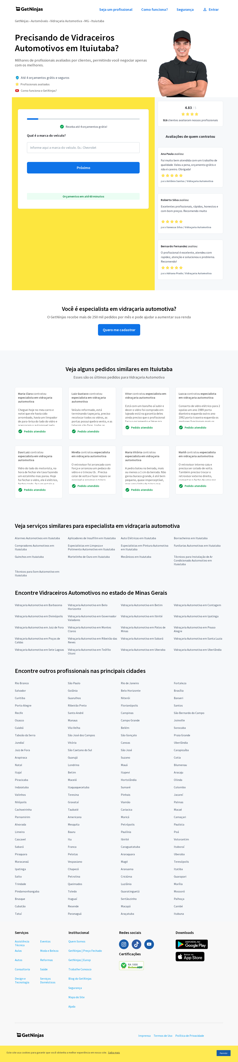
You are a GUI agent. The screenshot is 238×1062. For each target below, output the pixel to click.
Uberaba (179, 854)
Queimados (75, 884)
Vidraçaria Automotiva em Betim (142, 605)
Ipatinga (20, 869)
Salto (18, 876)
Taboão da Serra (25, 735)
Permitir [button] (223, 1053)
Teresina (73, 794)
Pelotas (73, 854)
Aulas (18, 950)
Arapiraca (21, 757)
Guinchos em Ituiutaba (29, 557)
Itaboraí (179, 847)
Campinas (127, 713)
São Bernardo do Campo (189, 713)
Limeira (20, 832)
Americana (74, 817)
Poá (176, 832)
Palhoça (179, 899)
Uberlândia (181, 742)
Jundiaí (19, 742)
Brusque (20, 899)
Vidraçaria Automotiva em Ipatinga (196, 616)
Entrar (214, 9)
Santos (178, 705)
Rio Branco (22, 683)
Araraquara (128, 854)
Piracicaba (21, 780)
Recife (19, 713)
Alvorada (20, 824)
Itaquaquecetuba (78, 787)
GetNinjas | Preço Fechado (85, 950)
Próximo (83, 167)
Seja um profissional (115, 9)
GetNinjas (22, 21)
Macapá (126, 906)
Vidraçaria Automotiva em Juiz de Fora (39, 627)
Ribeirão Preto (77, 705)
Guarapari (180, 876)
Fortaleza (180, 683)
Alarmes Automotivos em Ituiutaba (37, 538)
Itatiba (178, 869)
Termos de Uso (163, 1035)
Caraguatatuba (130, 847)
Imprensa (144, 1035)
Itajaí (18, 772)
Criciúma (126, 876)
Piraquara (21, 854)
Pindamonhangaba (27, 891)
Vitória (72, 742)
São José (126, 750)
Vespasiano (75, 861)
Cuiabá (19, 728)
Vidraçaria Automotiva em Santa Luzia (198, 638)
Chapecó (73, 869)
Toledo (72, 891)
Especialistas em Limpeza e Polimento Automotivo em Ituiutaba (91, 547)
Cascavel (20, 839)
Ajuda (71, 1006)
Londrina (73, 765)
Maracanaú (22, 861)
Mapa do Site (76, 997)
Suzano (125, 757)
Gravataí (73, 802)
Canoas (125, 742)
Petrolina (74, 876)
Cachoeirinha (23, 809)
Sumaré (126, 787)
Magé (124, 861)
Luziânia (126, 884)
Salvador (20, 690)
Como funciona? (154, 9)
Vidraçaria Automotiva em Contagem (197, 605)
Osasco (19, 720)
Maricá (125, 817)
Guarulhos (74, 698)
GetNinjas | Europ (79, 960)
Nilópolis (21, 802)
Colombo (180, 787)
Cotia (177, 757)
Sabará (19, 847)
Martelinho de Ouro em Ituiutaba (89, 557)
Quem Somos (76, 941)
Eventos (45, 941)
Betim (72, 772)
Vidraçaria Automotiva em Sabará (142, 638)
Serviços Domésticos (47, 980)
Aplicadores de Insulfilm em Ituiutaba (92, 538)
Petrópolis (128, 824)
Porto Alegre (23, 705)
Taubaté (73, 809)
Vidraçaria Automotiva (66, 21)
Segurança (185, 9)
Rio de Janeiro (130, 683)
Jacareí (178, 794)
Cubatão (20, 906)
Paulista (179, 824)
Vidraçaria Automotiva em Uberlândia (197, 649)
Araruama (127, 869)
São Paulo (74, 683)
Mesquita (73, 824)
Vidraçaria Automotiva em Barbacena (38, 605)
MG (86, 21)
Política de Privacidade (189, 1035)
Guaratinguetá (130, 891)
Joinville (179, 720)
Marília (178, 884)
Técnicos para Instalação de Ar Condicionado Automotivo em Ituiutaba (193, 560)
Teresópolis (181, 861)
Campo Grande (130, 720)
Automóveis (39, 21)
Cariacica (126, 809)
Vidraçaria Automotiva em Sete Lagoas (39, 649)
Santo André (75, 713)
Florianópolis (129, 705)
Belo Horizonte (131, 690)
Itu (70, 839)
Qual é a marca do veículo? (46, 135)
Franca (72, 847)
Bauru (71, 832)
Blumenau (180, 765)
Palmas (178, 802)
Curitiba (20, 698)
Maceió (72, 780)
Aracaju (178, 772)
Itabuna (179, 913)
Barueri (178, 698)
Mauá (124, 765)
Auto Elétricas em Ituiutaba (138, 538)
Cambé (178, 906)
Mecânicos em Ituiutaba (136, 557)
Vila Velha (74, 728)
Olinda (178, 780)
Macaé (178, 809)
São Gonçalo (129, 735)
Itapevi (125, 772)
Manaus (73, 720)
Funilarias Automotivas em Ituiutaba (197, 545)
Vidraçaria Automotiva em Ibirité (142, 616)
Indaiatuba (22, 787)
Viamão (125, 802)
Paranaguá (74, 913)
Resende (73, 906)
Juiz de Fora (22, 750)
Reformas (46, 960)
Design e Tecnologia (22, 980)
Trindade (20, 884)
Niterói (125, 698)
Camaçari (180, 817)
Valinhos (20, 794)
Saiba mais (114, 1052)
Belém (125, 728)
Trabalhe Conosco (79, 969)
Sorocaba (180, 728)
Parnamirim (22, 817)
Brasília (179, 690)
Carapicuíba (181, 750)
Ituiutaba (97, 21)
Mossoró (179, 891)
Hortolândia (128, 780)
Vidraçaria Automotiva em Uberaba (143, 649)
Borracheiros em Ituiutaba (191, 538)
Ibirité (125, 839)
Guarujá (73, 757)
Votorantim (181, 839)
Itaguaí (72, 899)
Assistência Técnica (22, 943)
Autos (18, 960)
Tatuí (18, 913)
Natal (18, 765)
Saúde (44, 969)
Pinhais (125, 794)
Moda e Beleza (49, 950)
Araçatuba (127, 913)
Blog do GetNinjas (79, 978)
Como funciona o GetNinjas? (39, 90)
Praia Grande (182, 735)
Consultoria (22, 969)
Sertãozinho (129, 899)
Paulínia (126, 832)
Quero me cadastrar (119, 329)
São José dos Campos (81, 735)
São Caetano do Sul (80, 750)
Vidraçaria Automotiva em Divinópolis (39, 616)
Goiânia (73, 690)
